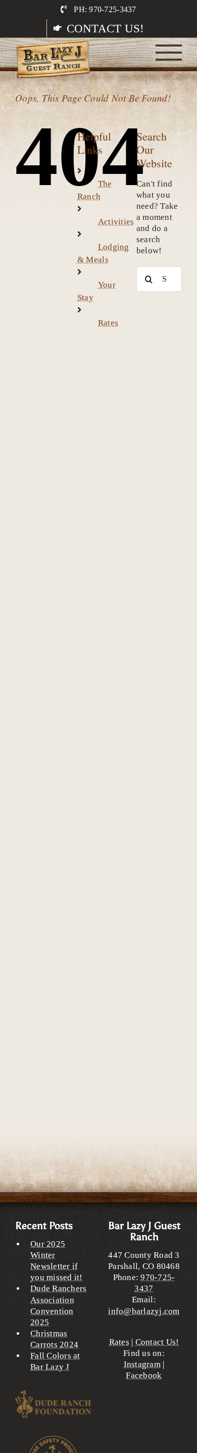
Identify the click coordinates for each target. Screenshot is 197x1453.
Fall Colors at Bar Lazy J (55, 1361)
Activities (116, 221)
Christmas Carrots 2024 (54, 1339)
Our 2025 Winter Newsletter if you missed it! (56, 1260)
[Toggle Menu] (169, 52)
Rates (108, 323)
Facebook (144, 1375)
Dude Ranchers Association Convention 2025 (58, 1305)
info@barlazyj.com (143, 1311)
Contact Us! (157, 1342)
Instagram (142, 1364)
